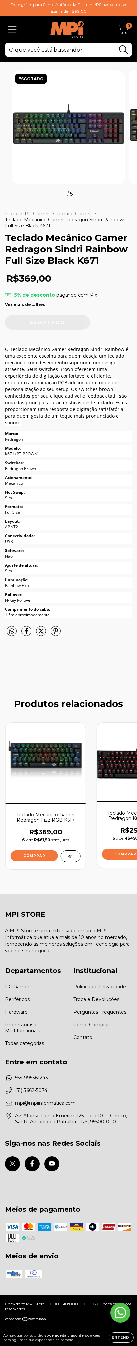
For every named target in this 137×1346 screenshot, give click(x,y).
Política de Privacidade (99, 987)
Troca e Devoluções (96, 999)
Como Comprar (91, 1025)
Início (11, 214)
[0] (123, 31)
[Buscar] (123, 50)
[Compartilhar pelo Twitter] (41, 634)
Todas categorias (24, 1043)
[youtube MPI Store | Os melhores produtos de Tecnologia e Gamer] (51, 1163)
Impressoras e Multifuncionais (22, 1028)
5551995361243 (31, 1078)
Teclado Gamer (73, 214)
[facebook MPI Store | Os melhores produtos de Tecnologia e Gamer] (32, 1163)
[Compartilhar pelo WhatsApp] (12, 631)
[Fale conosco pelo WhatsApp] (120, 1313)
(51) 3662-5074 (31, 1090)
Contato (82, 1037)
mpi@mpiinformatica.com (45, 1103)
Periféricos (17, 999)
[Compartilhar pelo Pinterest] (56, 634)
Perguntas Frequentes (99, 1012)
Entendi (121, 1337)
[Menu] (12, 29)
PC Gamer (37, 214)
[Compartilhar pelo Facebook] (27, 634)
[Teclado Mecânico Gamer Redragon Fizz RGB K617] (70, 856)
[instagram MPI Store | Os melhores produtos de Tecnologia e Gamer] (12, 1163)
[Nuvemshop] (26, 1319)
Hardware (16, 1012)
